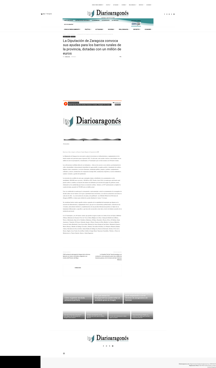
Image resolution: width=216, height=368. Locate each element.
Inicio (64, 34)
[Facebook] (164, 14)
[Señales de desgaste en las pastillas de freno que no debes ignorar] (97, 311)
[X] (171, 14)
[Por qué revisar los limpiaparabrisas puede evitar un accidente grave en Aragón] (108, 294)
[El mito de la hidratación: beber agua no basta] (119, 311)
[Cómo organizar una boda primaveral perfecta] (77, 294)
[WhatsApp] (76, 60)
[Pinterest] (72, 60)
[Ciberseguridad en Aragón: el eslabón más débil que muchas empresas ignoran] (142, 311)
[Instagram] (167, 14)
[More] (80, 60)
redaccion (67, 56)
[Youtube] (174, 14)
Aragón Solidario (71, 34)
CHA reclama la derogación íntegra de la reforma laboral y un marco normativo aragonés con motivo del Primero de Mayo (76, 256)
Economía (73, 36)
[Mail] (169, 14)
